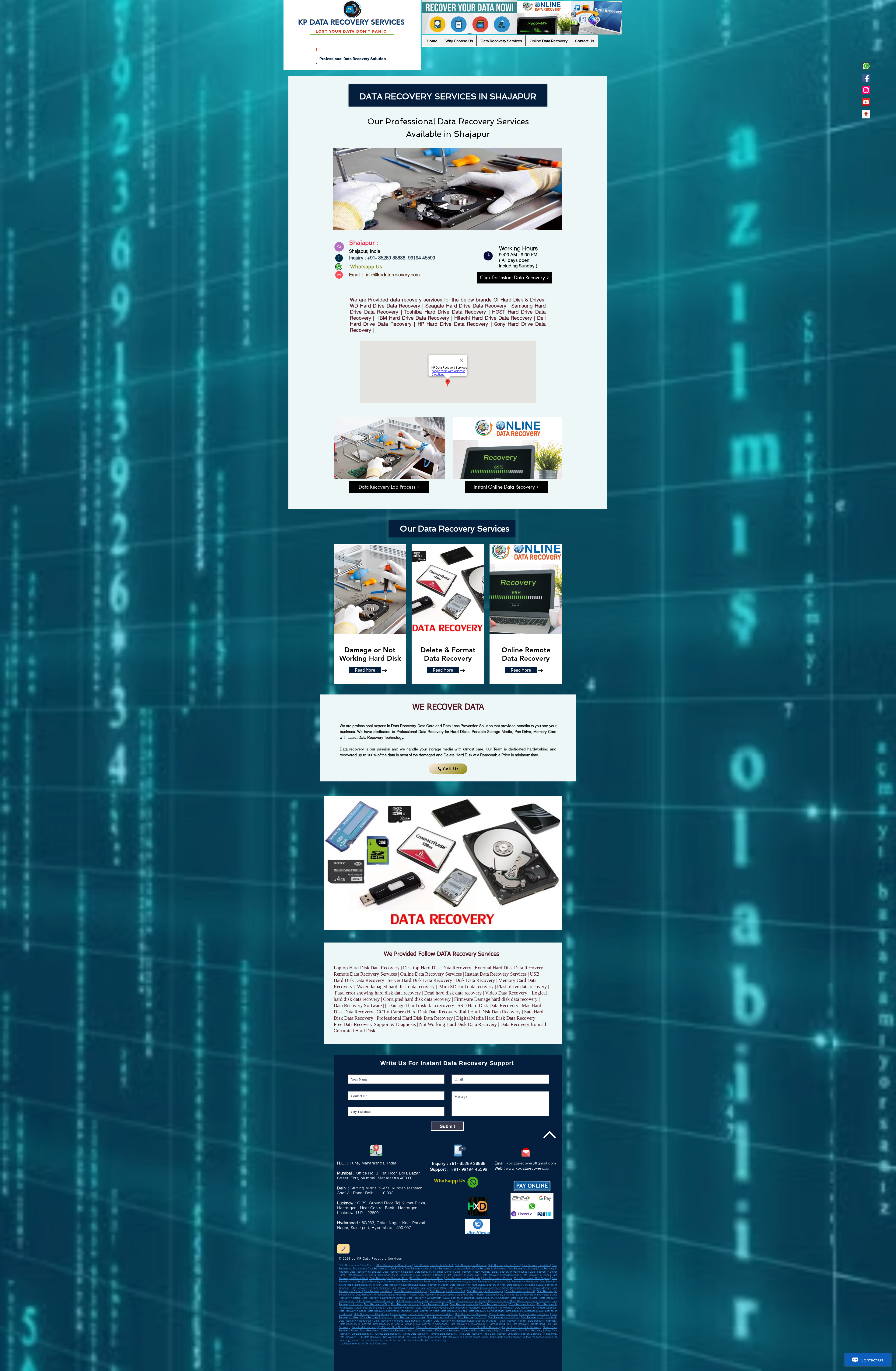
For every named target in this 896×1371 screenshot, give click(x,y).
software (354, 1368)
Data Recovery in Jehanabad (436, 1356)
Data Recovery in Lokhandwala (401, 1284)
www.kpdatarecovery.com (529, 1168)
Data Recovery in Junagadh (493, 1297)
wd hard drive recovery (417, 1363)
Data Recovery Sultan (418, 1354)
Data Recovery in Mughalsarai (409, 1350)
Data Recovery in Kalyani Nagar (468, 1324)
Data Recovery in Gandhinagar (485, 1291)
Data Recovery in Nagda (354, 1360)
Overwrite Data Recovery (476, 1330)
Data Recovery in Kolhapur (497, 1307)
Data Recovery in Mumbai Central (434, 1265)
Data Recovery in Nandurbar (490, 1349)
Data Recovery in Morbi (524, 1297)
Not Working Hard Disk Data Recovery (405, 1337)
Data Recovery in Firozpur (374, 1350)
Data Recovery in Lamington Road (452, 1268)
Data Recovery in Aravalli (520, 1291)
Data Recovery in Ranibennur (508, 1352)
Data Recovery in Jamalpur (451, 1354)
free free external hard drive (445, 1361)
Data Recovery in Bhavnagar (533, 1294)
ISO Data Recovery (370, 1337)
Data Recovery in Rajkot (470, 1294)
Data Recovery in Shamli (438, 1352)
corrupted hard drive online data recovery (370, 1368)
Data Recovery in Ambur (408, 1347)
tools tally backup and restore (370, 1361)
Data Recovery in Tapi (377, 1304)
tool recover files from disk (394, 1364)
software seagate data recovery (393, 1368)
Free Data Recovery (470, 1333)
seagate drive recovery (401, 1363)
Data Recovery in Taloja (433, 1288)
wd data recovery (385, 1361)
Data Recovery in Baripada (391, 1350)
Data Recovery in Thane (536, 1275)
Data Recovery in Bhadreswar (441, 1358)
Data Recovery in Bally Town (476, 1347)
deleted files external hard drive (428, 1364)
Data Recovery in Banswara (371, 1360)
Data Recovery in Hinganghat (404, 1358)
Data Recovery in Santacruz (488, 1281)
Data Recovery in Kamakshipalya (451, 1281)
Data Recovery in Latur (454, 1310)
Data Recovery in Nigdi (513, 1320)
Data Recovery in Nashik (464, 1304)
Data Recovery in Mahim (522, 1268)
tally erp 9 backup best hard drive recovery (364, 1363)
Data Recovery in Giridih (424, 1347)
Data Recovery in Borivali (428, 1275)
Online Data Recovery (416, 1333)
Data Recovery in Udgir (389, 1356)
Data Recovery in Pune (435, 1304)
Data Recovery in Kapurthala (390, 1360)
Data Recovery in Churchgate (394, 1265)
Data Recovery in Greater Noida (384, 1358)
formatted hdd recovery (512, 1363)
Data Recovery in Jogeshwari (395, 1275)
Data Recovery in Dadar (434, 1284)
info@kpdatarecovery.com (393, 274)
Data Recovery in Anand (495, 1288)
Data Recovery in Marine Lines (509, 1271)
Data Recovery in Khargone (473, 1352)
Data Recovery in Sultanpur (367, 1352)
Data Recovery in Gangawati (402, 1354)
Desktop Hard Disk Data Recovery (480, 1327)
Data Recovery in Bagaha (508, 1347)
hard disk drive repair (513, 1366)
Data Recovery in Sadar (470, 1356)
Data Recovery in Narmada (534, 1301)
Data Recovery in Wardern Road (500, 1275)
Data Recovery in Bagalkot (385, 1349)
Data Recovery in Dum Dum (360, 1347)
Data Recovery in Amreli (368, 1354)
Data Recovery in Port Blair (350, 1352)
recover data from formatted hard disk (439, 1366)
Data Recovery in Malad (536, 1265)
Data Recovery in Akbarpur (422, 1349)
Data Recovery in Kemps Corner (433, 1271)
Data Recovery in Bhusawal (471, 1314)
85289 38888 (391, 258)
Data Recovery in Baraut (373, 1356)
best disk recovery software (452, 1368)
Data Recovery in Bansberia (500, 1354)
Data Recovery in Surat (442, 1301)
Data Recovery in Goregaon (522, 1281)
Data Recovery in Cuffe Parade (385, 1268)
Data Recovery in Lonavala (355, 1324)
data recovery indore (503, 1364)
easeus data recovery (377, 1366)
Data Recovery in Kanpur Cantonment (482, 1350)
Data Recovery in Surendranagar (375, 1301)
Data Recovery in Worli (418, 1268)
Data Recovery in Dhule (400, 1307)
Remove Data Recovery (444, 1333)
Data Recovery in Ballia (484, 1354)
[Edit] (343, 1249)
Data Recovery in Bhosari (542, 1320)
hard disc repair (368, 1364)
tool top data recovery (411, 1368)
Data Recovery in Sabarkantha (436, 1294)
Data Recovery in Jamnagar (459, 1297)
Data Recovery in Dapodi (482, 1320)
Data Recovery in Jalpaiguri (421, 1352)
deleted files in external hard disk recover (404, 1361)
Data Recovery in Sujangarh (422, 1358)
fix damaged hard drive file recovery (451, 1364)
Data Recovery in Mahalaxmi (490, 1268)
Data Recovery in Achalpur (351, 1349)
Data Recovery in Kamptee (409, 1317)
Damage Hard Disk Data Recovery (509, 1324)
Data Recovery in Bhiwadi (468, 1354)
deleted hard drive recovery (481, 1366)
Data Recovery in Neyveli (352, 1354)
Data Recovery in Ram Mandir (462, 1278)
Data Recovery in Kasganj (479, 1358)
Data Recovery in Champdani (440, 1349)
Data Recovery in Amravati (431, 1307)
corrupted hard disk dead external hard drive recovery (459, 1363)
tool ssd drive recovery (386, 1363)
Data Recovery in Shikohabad (403, 1352)
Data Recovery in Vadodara (464, 1288)
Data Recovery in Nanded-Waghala (535, 1307)
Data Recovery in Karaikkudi (455, 1352)
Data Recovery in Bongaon (461, 1350)
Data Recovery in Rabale (521, 1284)
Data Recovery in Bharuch (472, 1301)
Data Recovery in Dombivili (378, 1281)
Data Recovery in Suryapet (384, 1354)
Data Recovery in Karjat (404, 1288)
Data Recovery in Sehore (444, 1350)
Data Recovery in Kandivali (366, 1271)
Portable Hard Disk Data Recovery (437, 1327)
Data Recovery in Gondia (441, 1317)
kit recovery (505, 1361)
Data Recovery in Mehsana (371, 1294)
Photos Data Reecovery (365, 1330)
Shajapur (472, 134)
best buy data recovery (410, 1364)
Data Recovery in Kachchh (411, 1301)
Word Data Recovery (420, 1330)
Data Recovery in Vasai (493, 1304)
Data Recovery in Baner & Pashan (392, 1324)
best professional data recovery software (357, 1366)
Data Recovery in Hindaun (434, 1354)
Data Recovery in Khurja (473, 1349)
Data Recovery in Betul (404, 1356)
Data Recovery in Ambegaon (431, 1324)
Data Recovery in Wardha (491, 1352)
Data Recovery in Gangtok (512, 1358)
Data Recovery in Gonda (459, 1347)
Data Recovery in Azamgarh (508, 1349)
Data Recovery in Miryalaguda (355, 1356)
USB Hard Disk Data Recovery (397, 1327)
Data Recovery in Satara (534, 1314)
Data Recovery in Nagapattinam (488, 1356)
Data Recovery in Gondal (368, 1349)
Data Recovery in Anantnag (428, 1350)
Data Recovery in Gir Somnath (424, 1297)
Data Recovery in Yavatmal (376, 1317)
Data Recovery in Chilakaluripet (461, 1358)
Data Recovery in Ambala (454, 1356)
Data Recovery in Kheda (378, 1291)
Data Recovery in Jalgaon (521, 1310)
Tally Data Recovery (505, 1330)
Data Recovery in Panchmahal (447, 1291)
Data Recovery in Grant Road (412, 1281)
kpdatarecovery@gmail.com (531, 1163)
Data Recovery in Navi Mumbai (472, 1271)
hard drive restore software (433, 1363)
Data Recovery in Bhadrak (385, 1352)
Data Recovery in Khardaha (503, 1350)
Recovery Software (530, 1333)
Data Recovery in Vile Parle (504, 1265)
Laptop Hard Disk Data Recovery (521, 1327)
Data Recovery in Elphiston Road (388, 1278)
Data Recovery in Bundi (419, 1356)
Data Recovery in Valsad (392, 1347)
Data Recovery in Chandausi (441, 1347)
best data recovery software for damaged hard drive (471, 1361)
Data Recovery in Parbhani (408, 1314)
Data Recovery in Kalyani (495, 1358)
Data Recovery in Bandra (361, 1275)
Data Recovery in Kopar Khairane (370, 1288)
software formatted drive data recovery (414, 1366)
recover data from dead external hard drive (490, 1363)
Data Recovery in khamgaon (450, 1320)
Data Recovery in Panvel (503, 1314)
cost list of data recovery (392, 1366)
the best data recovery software (462, 1366)
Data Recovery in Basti (377, 1347)
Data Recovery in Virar (368, 1284)
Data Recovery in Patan (402, 1294)
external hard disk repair (498, 1366)
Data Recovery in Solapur (370, 1307)
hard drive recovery (495, 1361)
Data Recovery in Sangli (353, 1310)
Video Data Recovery (393, 1330)
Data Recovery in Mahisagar (410, 1291)
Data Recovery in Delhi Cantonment (354, 1350)
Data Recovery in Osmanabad (403, 1349)
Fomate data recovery (365, 1327)
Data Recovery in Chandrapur (371, 1314)
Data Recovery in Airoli (492, 1284)
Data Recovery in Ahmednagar (486, 1310)
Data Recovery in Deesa (458, 1349)
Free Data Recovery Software (500, 1333)
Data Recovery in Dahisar (497, 1278)
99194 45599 (421, 258)
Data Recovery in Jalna (438, 1314)
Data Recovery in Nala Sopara (532, 1278)
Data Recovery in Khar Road (426, 1278)
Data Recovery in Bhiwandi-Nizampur (389, 1310)
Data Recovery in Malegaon (464, 1307)
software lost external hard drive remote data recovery (479, 1364)
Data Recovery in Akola (426, 1310)
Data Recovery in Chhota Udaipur (530, 1288)
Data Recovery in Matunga (470, 1265)
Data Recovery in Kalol (493, 1347)
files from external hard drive (427, 1361)
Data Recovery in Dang (502, 1301)
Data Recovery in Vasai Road (462, 1275)
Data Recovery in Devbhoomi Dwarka (383, 1297)
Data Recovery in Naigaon (398, 1271)
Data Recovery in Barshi (472, 1317)
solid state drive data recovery (433, 1368)
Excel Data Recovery (447, 1330)
